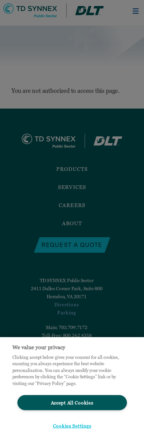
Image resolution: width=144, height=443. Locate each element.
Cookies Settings (72, 426)
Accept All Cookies (72, 402)
